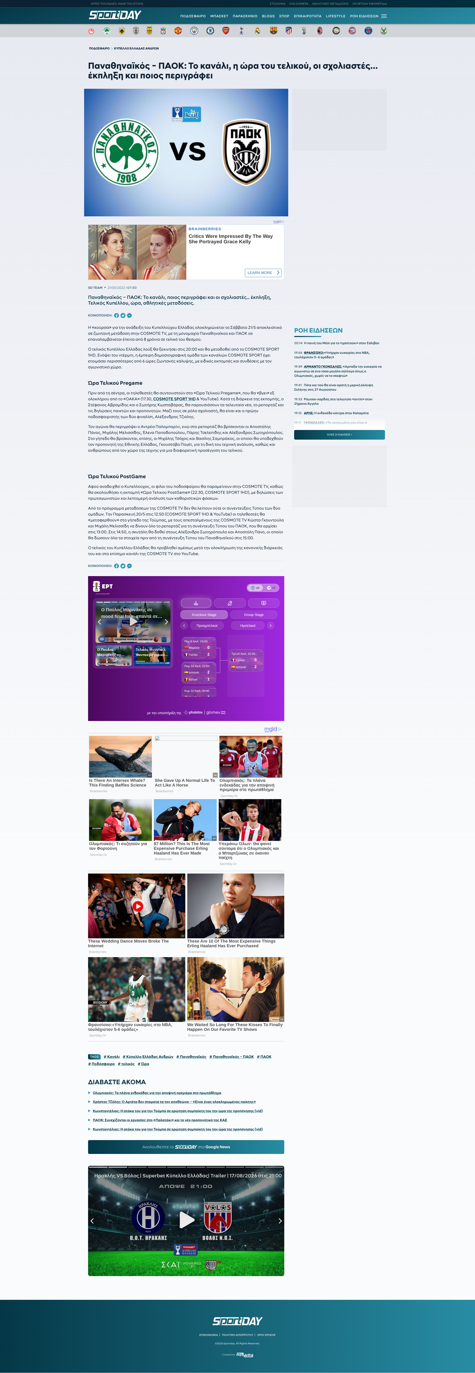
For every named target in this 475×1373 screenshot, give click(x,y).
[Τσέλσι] (210, 31)
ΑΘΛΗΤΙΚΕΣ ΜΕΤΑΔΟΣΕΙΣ (330, 3)
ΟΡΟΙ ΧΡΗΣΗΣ (266, 1335)
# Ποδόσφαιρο (101, 1064)
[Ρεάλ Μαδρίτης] (257, 31)
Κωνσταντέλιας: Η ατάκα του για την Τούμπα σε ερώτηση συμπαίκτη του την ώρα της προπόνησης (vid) (178, 1111)
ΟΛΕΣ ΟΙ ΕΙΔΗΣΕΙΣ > (339, 434)
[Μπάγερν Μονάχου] (352, 31)
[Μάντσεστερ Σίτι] (194, 31)
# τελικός (126, 1064)
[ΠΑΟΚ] (136, 31)
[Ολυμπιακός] (91, 31)
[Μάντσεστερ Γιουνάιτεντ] (178, 31)
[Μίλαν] (320, 31)
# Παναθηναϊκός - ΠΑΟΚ (231, 1057)
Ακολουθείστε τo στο (186, 1147)
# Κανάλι (112, 1057)
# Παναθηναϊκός (191, 1057)
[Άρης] (149, 31)
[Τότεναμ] (241, 31)
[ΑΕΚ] (122, 31)
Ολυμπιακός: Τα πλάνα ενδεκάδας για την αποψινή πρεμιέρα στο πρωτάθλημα (157, 1093)
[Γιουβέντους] (304, 31)
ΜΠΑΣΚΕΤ (219, 16)
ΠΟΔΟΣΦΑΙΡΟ (193, 16)
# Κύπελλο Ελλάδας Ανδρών (148, 1057)
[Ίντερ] (336, 31)
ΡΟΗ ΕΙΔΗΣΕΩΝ (364, 16)
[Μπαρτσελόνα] (274, 31)
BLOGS (268, 16)
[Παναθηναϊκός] (107, 31)
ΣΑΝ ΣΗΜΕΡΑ (299, 3)
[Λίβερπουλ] (163, 31)
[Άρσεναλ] (225, 31)
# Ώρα (143, 1064)
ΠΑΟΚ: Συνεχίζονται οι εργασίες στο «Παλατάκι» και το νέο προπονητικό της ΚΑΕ (160, 1120)
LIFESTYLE (336, 16)
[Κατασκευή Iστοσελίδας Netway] (245, 1355)
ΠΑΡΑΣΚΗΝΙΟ (245, 16)
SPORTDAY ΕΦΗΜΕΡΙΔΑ (370, 3)
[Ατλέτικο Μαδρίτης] (289, 31)
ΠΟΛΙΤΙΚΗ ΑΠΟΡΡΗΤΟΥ (237, 1335)
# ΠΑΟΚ (264, 1057)
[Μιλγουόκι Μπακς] (383, 31)
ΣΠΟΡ (284, 16)
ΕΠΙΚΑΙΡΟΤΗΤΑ (308, 16)
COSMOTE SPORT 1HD (174, 399)
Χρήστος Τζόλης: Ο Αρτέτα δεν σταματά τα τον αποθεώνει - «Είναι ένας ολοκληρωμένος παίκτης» (174, 1102)
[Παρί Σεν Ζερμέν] (368, 31)
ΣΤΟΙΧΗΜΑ (277, 3)
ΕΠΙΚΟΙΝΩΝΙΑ (208, 1335)
